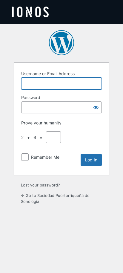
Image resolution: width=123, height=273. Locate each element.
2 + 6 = (33, 137)
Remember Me (45, 157)
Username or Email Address (48, 73)
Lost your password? (40, 185)
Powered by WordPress (61, 42)
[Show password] (96, 107)
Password (30, 97)
